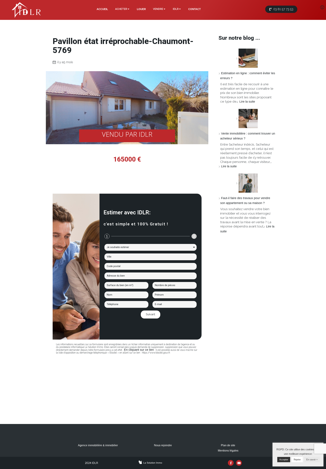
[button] (281, 9)
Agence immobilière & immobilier (98, 445)
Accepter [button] (283, 459)
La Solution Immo (152, 462)
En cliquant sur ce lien (139, 349)
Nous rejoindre (163, 445)
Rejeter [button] (297, 459)
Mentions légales (228, 450)
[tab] (102, 9)
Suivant (150, 314)
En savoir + (312, 459)
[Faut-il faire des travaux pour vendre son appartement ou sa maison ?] (247, 183)
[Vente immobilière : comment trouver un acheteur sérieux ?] (247, 118)
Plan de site (228, 445)
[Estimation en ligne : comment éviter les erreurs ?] (247, 58)
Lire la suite (247, 101)
